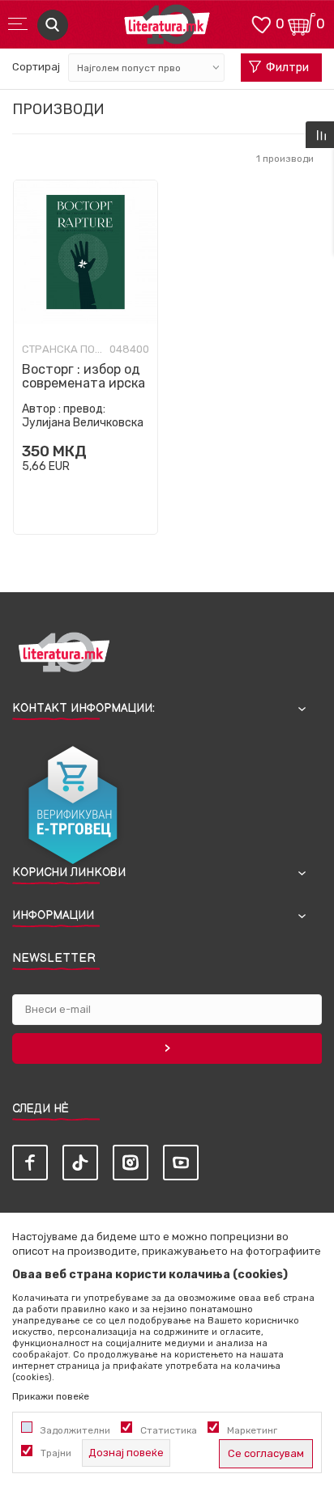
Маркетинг (252, 1430)
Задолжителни (75, 1430)
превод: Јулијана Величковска (82, 416)
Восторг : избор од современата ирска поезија (83, 383)
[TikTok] (80, 1162)
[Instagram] (130, 1162)
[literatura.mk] (167, 29)
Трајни (56, 1453)
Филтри (287, 67)
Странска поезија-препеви (62, 349)
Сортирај (36, 67)
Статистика (168, 1430)
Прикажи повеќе (50, 1396)
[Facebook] (30, 1162)
